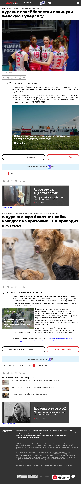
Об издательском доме (23, 433)
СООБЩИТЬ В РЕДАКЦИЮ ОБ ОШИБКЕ (27, 438)
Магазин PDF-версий (69, 433)
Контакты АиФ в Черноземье (39, 430)
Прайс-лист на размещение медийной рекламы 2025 (33, 435)
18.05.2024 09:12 (7, 8)
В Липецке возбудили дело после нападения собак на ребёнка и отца (34, 387)
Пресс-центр (68, 430)
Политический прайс (59, 435)
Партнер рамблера (45, 476)
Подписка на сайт (56, 430)
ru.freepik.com (6, 282)
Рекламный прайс (22, 430)
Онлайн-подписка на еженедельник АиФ (47, 433)
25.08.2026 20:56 (7, 213)
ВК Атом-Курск (7, 72)
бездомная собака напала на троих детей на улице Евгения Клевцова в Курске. (42, 340)
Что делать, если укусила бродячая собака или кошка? (29, 394)
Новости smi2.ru (9, 207)
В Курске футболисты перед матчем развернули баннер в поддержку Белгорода (42, 137)
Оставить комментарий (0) (63, 157)
